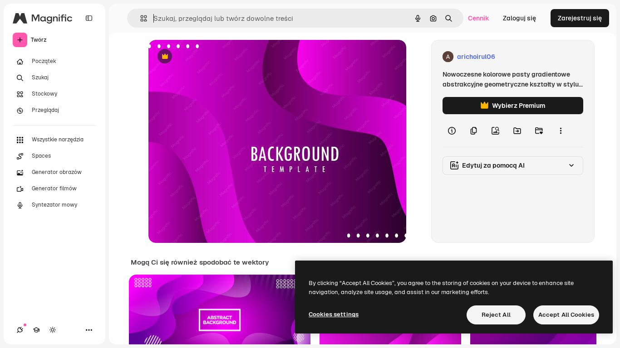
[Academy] (36, 330)
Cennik (478, 18)
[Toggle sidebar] (89, 18)
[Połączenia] (20, 330)
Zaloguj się (519, 18)
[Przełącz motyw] (52, 330)
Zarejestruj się (580, 18)
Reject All (496, 315)
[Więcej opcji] (560, 130)
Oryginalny (211, 57)
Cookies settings (334, 314)
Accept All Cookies (566, 315)
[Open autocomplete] (140, 18)
